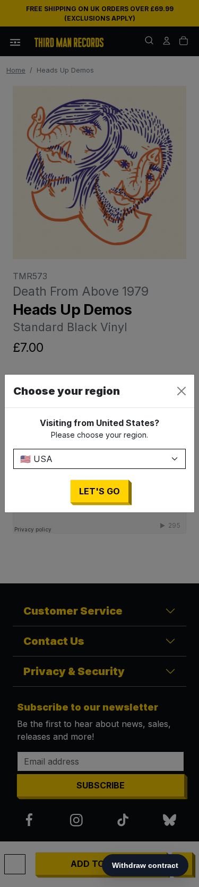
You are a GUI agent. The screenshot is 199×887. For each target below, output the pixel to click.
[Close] (181, 391)
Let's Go (99, 491)
